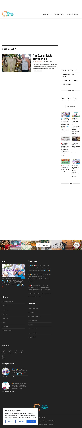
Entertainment (33, 320)
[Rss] (3, 357)
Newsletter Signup (48, 424)
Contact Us (67, 84)
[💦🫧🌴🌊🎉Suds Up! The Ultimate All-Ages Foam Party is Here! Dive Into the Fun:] (65, 114)
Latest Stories (17, 278)
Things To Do (58, 14)
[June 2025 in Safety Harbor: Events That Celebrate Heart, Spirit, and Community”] (76, 162)
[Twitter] (69, 99)
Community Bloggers (73, 14)
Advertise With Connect (68, 75)
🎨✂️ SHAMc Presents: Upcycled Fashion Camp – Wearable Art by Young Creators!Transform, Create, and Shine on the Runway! (76, 123)
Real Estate (6, 310)
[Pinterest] (21, 352)
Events (31, 324)
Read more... (38, 70)
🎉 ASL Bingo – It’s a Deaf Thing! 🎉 (65, 166)
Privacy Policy (38, 424)
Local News (46, 14)
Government (32, 329)
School (5, 314)
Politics (5, 306)
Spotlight (5, 326)
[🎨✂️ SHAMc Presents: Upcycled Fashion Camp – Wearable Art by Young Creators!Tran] (76, 114)
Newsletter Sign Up (70, 70)
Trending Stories (7, 330)
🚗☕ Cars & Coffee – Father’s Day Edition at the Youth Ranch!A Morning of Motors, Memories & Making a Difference (65, 147)
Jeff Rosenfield (38, 61)
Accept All (31, 421)
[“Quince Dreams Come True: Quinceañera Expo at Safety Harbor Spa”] (76, 139)
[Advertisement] (41, 5)
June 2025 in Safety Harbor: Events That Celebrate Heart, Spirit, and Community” (76, 169)
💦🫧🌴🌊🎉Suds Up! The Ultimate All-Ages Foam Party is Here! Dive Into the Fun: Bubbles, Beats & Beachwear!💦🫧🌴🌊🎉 (65, 123)
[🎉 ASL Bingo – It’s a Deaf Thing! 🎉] (65, 162)
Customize (10, 421)
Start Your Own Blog (70, 80)
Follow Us (44, 245)
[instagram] (75, 99)
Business (31, 312)
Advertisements (33, 308)
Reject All (21, 421)
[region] (20, 416)
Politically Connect (8, 301)
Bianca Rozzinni (7, 278)
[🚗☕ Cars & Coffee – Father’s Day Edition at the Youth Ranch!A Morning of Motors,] (65, 139)
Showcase (5, 318)
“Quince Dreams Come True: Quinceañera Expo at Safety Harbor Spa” (76, 145)
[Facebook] (63, 99)
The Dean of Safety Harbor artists (42, 57)
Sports (4, 322)
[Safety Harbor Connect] (41, 405)
